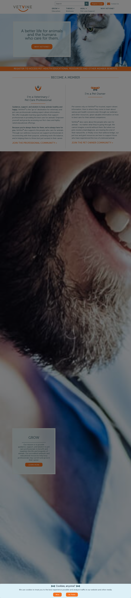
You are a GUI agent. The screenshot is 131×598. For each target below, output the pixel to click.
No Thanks (71, 594)
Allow (57, 594)
